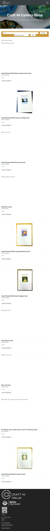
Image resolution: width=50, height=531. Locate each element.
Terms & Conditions (5, 528)
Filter (33, 35)
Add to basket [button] (6, 80)
